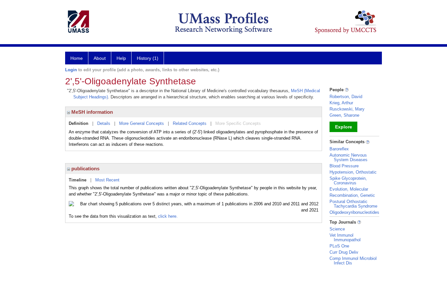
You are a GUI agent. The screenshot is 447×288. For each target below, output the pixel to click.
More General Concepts (141, 123)
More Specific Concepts (238, 123)
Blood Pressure (344, 165)
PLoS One (339, 246)
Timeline (77, 180)
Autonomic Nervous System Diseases (348, 157)
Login (71, 69)
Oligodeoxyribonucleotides (354, 212)
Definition (78, 123)
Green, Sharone (344, 115)
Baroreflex (339, 148)
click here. (168, 216)
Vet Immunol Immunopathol (345, 237)
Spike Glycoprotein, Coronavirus (348, 180)
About (100, 58)
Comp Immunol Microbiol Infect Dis (353, 260)
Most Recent (107, 180)
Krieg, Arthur (341, 102)
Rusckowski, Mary (347, 109)
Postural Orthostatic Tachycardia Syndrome (353, 204)
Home (76, 58)
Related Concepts (189, 123)
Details (103, 123)
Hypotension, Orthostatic (353, 172)
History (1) (147, 58)
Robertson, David (346, 96)
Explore (343, 126)
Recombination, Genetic (352, 195)
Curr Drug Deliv (344, 252)
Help (121, 58)
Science (337, 229)
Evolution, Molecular (349, 189)
